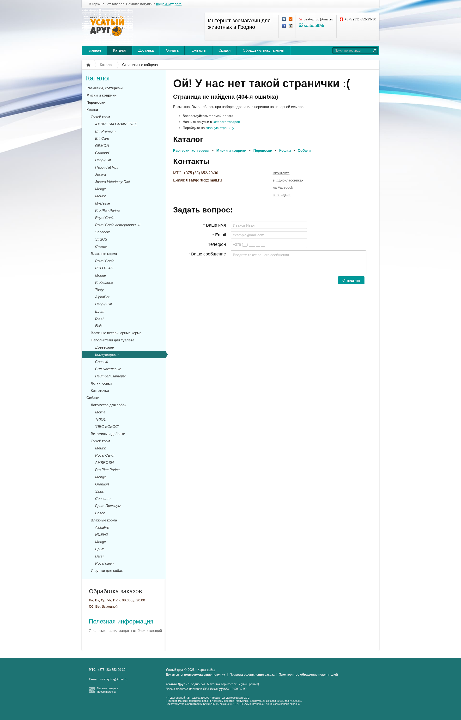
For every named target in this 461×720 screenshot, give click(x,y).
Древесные (104, 347)
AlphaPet (102, 297)
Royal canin (104, 563)
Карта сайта (206, 670)
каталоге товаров (226, 122)
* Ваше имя (214, 225)
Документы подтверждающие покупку (195, 674)
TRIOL (100, 419)
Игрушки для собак (107, 571)
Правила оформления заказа (252, 674)
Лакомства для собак (108, 405)
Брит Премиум (108, 506)
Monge (100, 189)
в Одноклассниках (288, 180)
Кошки (92, 110)
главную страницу (220, 128)
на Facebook (283, 187)
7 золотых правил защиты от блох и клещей (125, 631)
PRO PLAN (104, 268)
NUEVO (101, 534)
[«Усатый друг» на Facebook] (284, 26)
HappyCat (103, 160)
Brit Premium (105, 131)
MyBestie (102, 203)
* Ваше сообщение (207, 254)
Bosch (100, 513)
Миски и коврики (101, 95)
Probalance (104, 282)
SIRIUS (101, 239)
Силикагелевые (108, 369)
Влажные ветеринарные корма (116, 333)
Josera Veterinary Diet (112, 182)
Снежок (101, 246)
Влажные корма (104, 254)
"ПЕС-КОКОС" (107, 426)
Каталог (119, 50)
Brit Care (102, 138)
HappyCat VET (107, 167)
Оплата (172, 50)
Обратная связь (311, 24)
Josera (100, 174)
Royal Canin (104, 218)
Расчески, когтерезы (104, 88)
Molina (100, 412)
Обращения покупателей (263, 50)
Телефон (217, 244)
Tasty (99, 290)
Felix (99, 326)
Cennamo (102, 498)
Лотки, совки (101, 383)
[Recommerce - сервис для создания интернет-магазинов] (92, 692)
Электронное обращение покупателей (308, 674)
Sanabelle (102, 232)
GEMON (102, 146)
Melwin (100, 196)
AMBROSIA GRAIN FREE (116, 124)
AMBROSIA (104, 462)
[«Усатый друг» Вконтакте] (284, 19)
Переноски (95, 102)
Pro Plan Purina (107, 210)
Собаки (92, 398)
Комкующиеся (107, 354)
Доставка (146, 50)
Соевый (101, 362)
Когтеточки (100, 390)
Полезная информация (121, 621)
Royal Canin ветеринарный (117, 225)
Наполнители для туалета (112, 340)
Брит (99, 311)
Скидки (224, 50)
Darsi (99, 318)
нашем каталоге (169, 4)
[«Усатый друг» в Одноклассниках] (291, 19)
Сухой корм (100, 117)
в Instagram (282, 195)
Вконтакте (281, 173)
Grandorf (102, 153)
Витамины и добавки (108, 434)
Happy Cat (103, 304)
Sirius (99, 491)
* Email (219, 234)
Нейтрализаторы (110, 376)
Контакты (198, 50)
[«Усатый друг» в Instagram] (291, 26)
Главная (94, 50)
